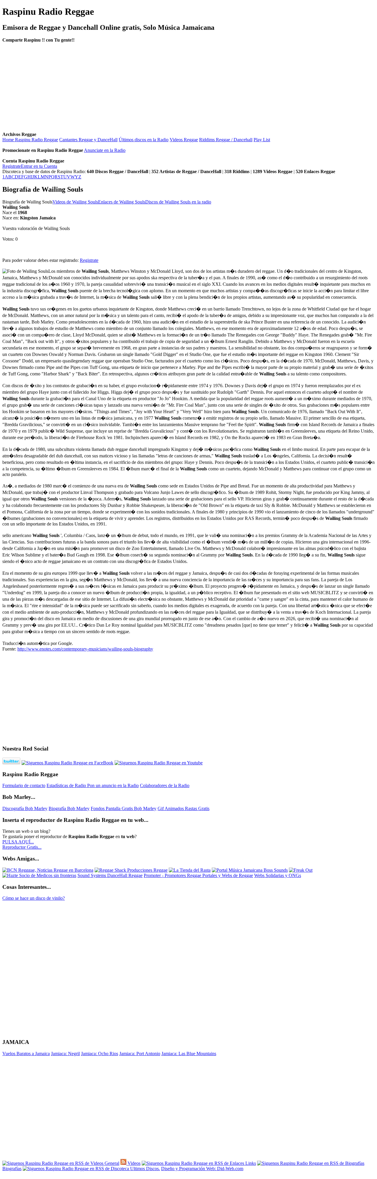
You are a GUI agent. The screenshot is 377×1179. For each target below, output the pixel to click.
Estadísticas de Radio (67, 785)
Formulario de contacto (23, 785)
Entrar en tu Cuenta (39, 166)
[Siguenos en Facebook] (67, 762)
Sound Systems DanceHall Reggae (110, 875)
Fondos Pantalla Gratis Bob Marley (123, 808)
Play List (262, 139)
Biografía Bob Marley (69, 808)
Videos (133, 1163)
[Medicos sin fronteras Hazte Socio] (39, 875)
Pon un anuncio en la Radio (113, 785)
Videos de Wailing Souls (75, 201)
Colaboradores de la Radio (164, 785)
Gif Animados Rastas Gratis (183, 808)
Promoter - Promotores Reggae (173, 875)
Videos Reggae (184, 139)
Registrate (11, 166)
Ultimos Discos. (144, 1168)
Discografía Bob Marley (24, 808)
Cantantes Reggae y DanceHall (88, 139)
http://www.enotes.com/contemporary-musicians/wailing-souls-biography (85, 648)
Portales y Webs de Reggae (227, 875)
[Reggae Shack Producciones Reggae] (131, 870)
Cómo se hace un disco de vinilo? (33, 898)
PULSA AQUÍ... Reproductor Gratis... (22, 844)
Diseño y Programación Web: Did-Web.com (202, 1168)
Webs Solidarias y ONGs (277, 875)
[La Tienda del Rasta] (190, 870)
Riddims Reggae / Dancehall (225, 139)
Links (250, 1163)
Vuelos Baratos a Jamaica (26, 1053)
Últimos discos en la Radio (143, 139)
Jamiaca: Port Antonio (139, 1053)
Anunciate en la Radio (104, 150)
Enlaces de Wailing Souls (121, 201)
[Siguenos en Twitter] (11, 762)
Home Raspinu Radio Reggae (30, 139)
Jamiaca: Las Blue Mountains (188, 1053)
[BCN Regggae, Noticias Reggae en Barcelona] (47, 870)
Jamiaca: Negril (65, 1053)
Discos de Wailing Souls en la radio (178, 201)
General (111, 1163)
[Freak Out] (300, 870)
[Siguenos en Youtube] (159, 762)
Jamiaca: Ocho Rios (99, 1053)
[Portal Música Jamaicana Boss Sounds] (250, 870)
